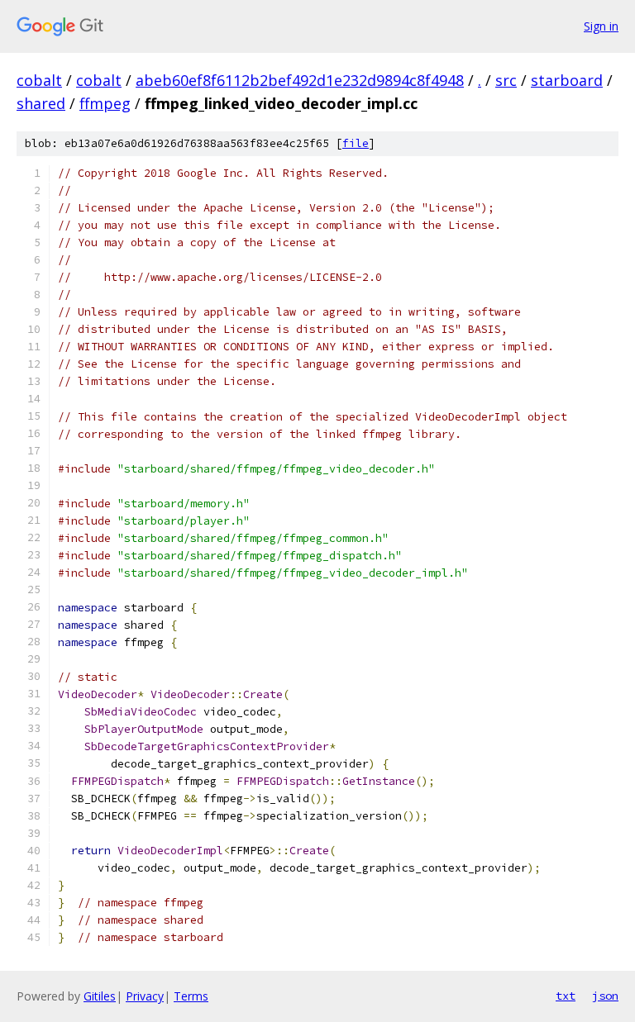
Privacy (145, 996)
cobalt (39, 80)
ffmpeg (105, 103)
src (506, 80)
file (355, 143)
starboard (567, 80)
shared (41, 103)
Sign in (601, 26)
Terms (191, 996)
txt (565, 995)
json (605, 995)
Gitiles (100, 996)
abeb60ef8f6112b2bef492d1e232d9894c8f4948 (300, 80)
